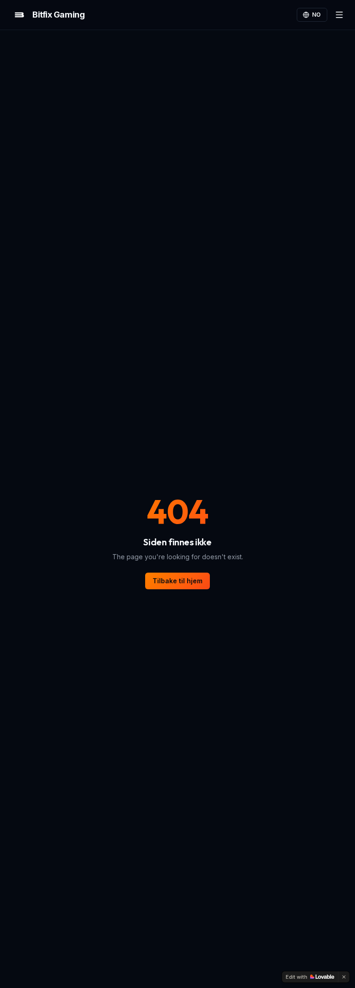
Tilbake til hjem (177, 581)
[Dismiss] (343, 976)
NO (316, 14)
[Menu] (339, 14)
